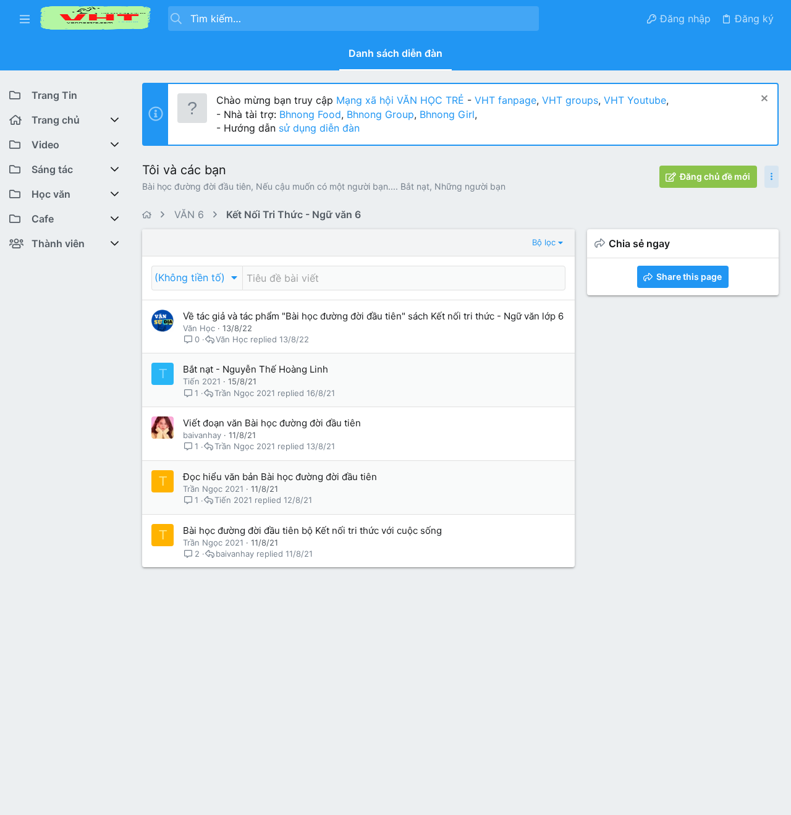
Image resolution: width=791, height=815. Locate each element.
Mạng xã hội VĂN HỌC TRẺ (398, 100)
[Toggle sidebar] (771, 177)
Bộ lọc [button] (544, 242)
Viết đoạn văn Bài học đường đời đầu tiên (272, 423)
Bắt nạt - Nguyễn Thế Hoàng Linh (255, 369)
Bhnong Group (380, 114)
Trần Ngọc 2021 (244, 393)
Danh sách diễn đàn (395, 53)
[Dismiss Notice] (763, 99)
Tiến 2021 (202, 381)
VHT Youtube (635, 100)
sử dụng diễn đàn (318, 128)
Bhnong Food (310, 114)
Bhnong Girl (447, 114)
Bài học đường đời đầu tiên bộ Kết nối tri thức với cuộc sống (312, 530)
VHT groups (570, 100)
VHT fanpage (505, 100)
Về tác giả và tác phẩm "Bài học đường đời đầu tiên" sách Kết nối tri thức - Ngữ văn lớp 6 (373, 316)
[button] (24, 18)
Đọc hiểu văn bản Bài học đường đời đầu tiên (280, 477)
